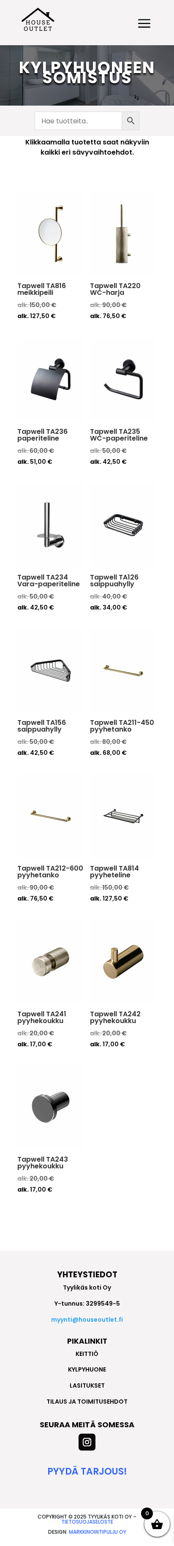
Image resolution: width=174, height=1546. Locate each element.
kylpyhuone (87, 1369)
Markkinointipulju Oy (97, 1531)
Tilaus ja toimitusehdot (87, 1401)
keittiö (87, 1354)
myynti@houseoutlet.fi (87, 1319)
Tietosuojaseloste (87, 1521)
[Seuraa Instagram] (87, 1442)
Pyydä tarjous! (87, 1471)
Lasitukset (87, 1385)
